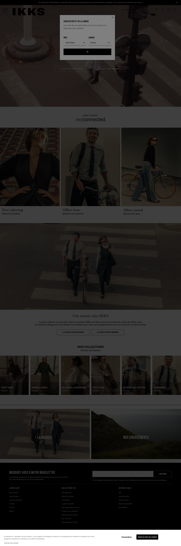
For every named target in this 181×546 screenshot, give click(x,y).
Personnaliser (127, 537)
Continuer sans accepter (11, 543)
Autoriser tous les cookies (147, 537)
